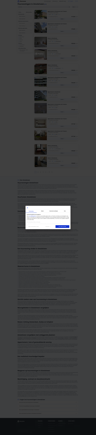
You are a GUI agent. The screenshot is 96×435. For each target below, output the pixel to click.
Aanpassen (47, 226)
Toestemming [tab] (31, 211)
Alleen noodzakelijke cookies (33, 226)
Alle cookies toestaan (62, 226)
